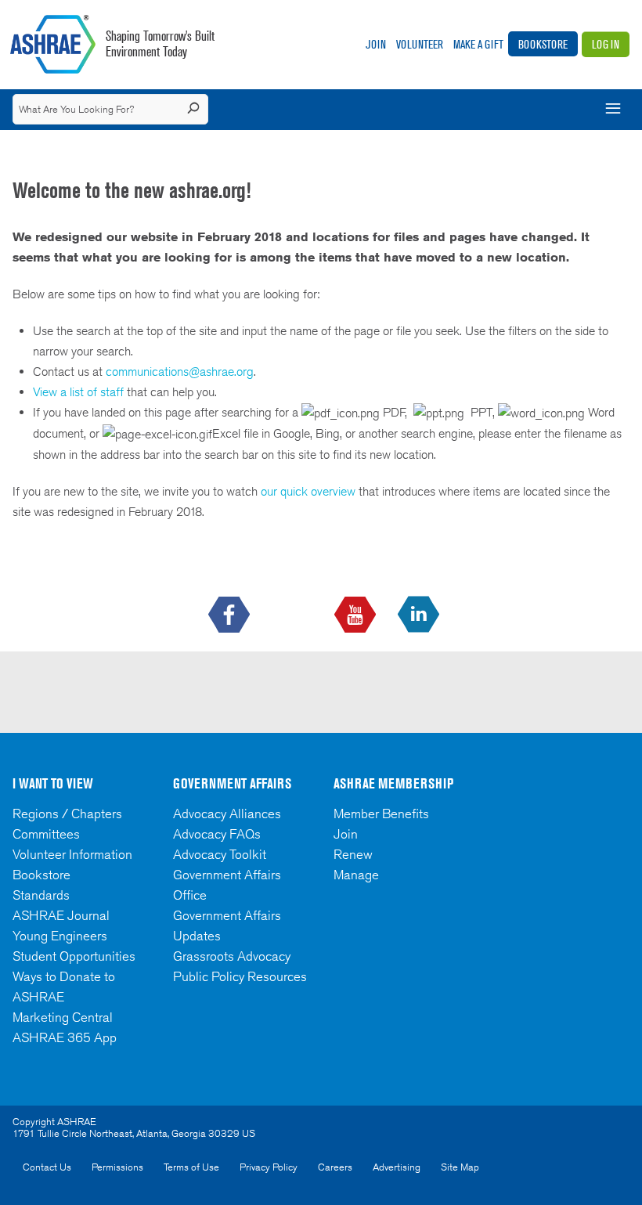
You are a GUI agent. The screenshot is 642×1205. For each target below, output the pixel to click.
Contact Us (47, 1167)
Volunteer (419, 44)
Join (376, 44)
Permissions (117, 1167)
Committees (46, 834)
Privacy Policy (269, 1167)
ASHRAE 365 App (65, 1037)
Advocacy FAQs (217, 834)
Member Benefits (381, 813)
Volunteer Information (72, 854)
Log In (605, 44)
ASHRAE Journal (61, 915)
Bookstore (543, 44)
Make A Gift (478, 44)
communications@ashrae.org (180, 371)
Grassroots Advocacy (231, 956)
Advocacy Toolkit (219, 854)
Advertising (396, 1167)
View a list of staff (80, 391)
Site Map (460, 1167)
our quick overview (308, 491)
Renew (353, 854)
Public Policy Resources (240, 976)
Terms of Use (191, 1167)
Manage (356, 874)
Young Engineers (60, 935)
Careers (335, 1167)
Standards (41, 895)
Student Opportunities (74, 956)
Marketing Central (63, 1017)
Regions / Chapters (67, 813)
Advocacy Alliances (227, 813)
